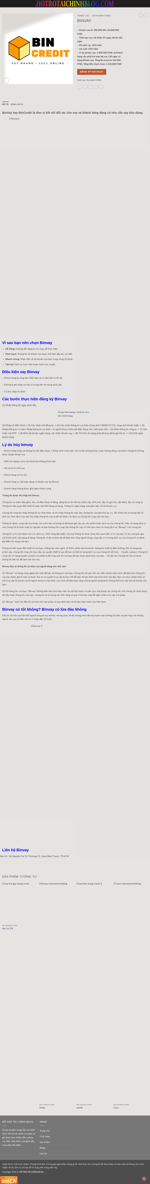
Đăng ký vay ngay (91, 72)
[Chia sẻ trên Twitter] (85, 86)
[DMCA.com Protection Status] (9, 1180)
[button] (4, 3)
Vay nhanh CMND (101, 16)
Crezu (116, 1108)
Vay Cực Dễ (7, 929)
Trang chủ (83, 16)
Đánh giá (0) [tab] (17, 104)
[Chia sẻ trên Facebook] (79, 86)
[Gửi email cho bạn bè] (90, 86)
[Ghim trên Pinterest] (95, 86)
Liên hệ (43, 1153)
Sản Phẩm (45, 1142)
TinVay (42, 1108)
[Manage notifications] (144, 1178)
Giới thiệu (45, 1136)
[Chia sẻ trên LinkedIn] (101, 86)
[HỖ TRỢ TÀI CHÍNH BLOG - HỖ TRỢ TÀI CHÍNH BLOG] (75, 3)
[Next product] (141, 15)
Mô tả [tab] (5, 104)
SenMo (79, 1108)
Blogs (42, 1148)
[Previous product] (146, 15)
